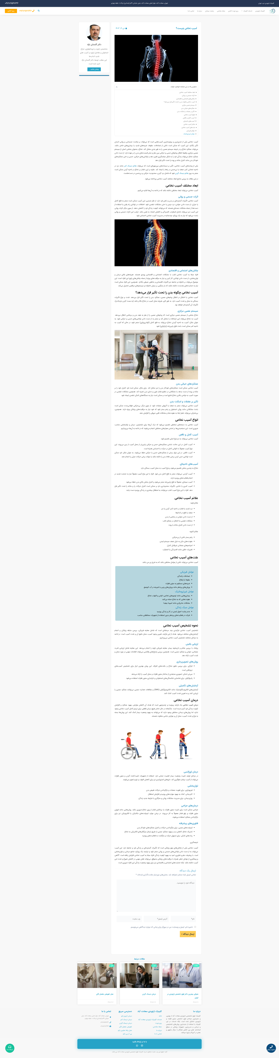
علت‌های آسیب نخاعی (188, 127)
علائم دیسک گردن (182, 173)
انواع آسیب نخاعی (189, 115)
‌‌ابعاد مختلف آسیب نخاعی (187, 92)
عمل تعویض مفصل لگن (104, 994)
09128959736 (11, 3)
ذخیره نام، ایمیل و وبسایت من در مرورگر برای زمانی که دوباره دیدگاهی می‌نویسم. (161, 927)
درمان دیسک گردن (149, 994)
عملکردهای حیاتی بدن (188, 108)
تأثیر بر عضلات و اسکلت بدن (186, 111)
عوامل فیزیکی (190, 131)
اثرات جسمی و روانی (188, 95)
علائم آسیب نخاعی (189, 124)
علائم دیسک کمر (130, 165)
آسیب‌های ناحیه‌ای (189, 121)
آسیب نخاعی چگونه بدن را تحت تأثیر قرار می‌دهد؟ (179, 102)
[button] (242, 11)
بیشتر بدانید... (94, 69)
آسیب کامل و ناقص (189, 118)
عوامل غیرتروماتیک (189, 134)
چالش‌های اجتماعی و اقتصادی (185, 99)
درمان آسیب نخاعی (190, 705)
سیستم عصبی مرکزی (188, 105)
